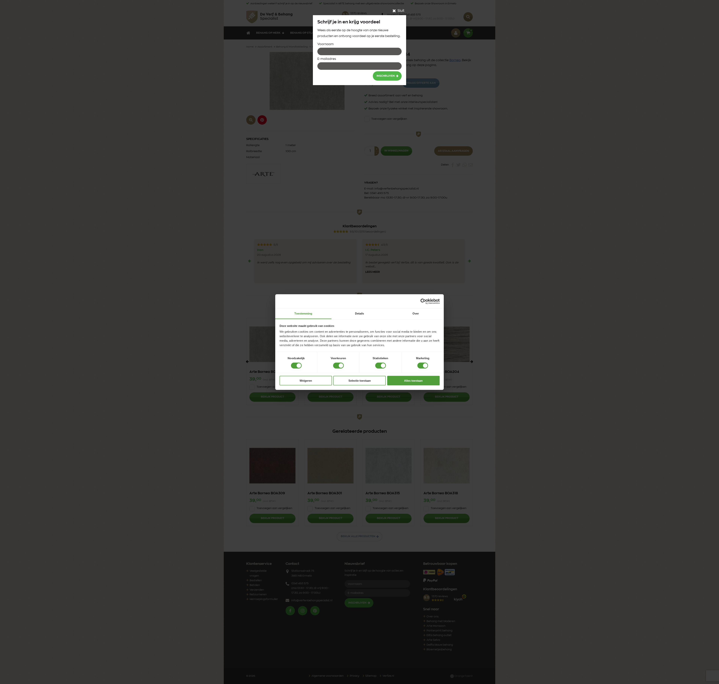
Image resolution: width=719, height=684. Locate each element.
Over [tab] (415, 313)
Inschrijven (386, 76)
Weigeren (306, 380)
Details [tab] (359, 313)
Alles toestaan (413, 380)
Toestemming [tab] (303, 313)
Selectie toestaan (359, 380)
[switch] (338, 366)
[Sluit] (394, 10)
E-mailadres (326, 58)
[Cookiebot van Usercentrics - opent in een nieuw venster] (423, 301)
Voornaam (325, 44)
